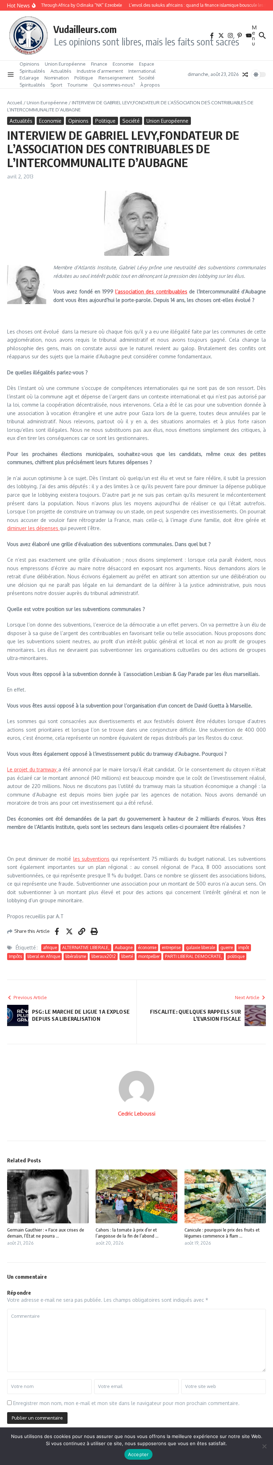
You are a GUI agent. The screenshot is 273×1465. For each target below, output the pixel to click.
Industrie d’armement (100, 71)
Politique (83, 78)
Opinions (29, 64)
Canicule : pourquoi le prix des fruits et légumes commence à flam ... (222, 1233)
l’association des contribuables (151, 291)
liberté (127, 956)
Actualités (60, 71)
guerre (226, 947)
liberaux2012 (103, 956)
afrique (50, 947)
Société (147, 78)
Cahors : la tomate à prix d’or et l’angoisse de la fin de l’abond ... (127, 1233)
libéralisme (75, 956)
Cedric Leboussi (136, 1113)
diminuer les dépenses (33, 528)
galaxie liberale (200, 947)
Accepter (138, 1454)
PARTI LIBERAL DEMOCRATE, (193, 956)
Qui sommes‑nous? (114, 85)
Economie (123, 64)
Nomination (56, 78)
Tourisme (78, 85)
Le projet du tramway (32, 769)
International (142, 71)
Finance (99, 64)
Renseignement (115, 78)
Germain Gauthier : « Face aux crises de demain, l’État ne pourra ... (45, 1233)
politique (236, 956)
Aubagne (124, 947)
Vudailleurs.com (85, 29)
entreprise (171, 947)
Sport (56, 85)
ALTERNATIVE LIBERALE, (85, 947)
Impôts (15, 956)
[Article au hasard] (245, 74)
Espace (146, 64)
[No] (264, 1446)
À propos (150, 85)
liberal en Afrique (43, 956)
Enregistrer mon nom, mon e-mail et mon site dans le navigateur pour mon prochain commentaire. (126, 1403)
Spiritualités (32, 71)
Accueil (14, 102)
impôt (243, 947)
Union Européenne (65, 64)
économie (147, 947)
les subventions (91, 859)
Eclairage (29, 78)
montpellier (149, 956)
